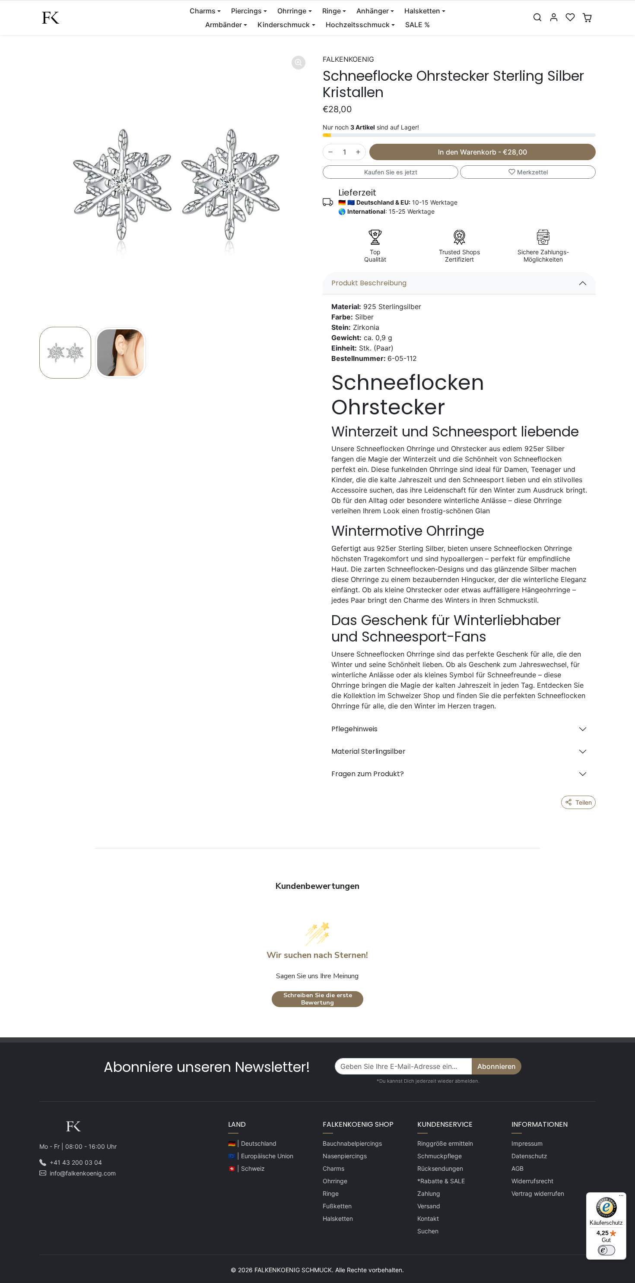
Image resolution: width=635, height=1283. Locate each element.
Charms (333, 1168)
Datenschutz (529, 1156)
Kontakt (428, 1218)
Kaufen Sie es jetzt (390, 172)
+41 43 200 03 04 (76, 1162)
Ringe (331, 1193)
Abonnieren (496, 1066)
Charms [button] (203, 10)
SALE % (417, 24)
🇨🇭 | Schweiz (246, 1168)
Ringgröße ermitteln (445, 1143)
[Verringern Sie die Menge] (330, 152)
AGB (517, 1168)
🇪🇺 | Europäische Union (260, 1156)
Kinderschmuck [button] (283, 24)
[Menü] (621, 1197)
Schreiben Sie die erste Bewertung (317, 999)
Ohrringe (335, 1181)
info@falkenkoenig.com (83, 1173)
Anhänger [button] (372, 10)
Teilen (583, 802)
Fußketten (337, 1206)
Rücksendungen (440, 1168)
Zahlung (428, 1193)
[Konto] (554, 17)
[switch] (606, 1250)
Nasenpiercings (345, 1156)
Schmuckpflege (439, 1156)
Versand (428, 1206)
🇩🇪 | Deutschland (252, 1143)
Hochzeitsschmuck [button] (358, 24)
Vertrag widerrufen (537, 1193)
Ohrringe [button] (291, 10)
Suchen (427, 1231)
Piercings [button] (246, 10)
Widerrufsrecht (532, 1181)
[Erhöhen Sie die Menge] (358, 152)
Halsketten (338, 1218)
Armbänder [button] (223, 24)
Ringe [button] (331, 10)
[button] (537, 17)
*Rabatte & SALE (441, 1181)
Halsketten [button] (422, 10)
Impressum (527, 1143)
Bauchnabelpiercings (352, 1143)
